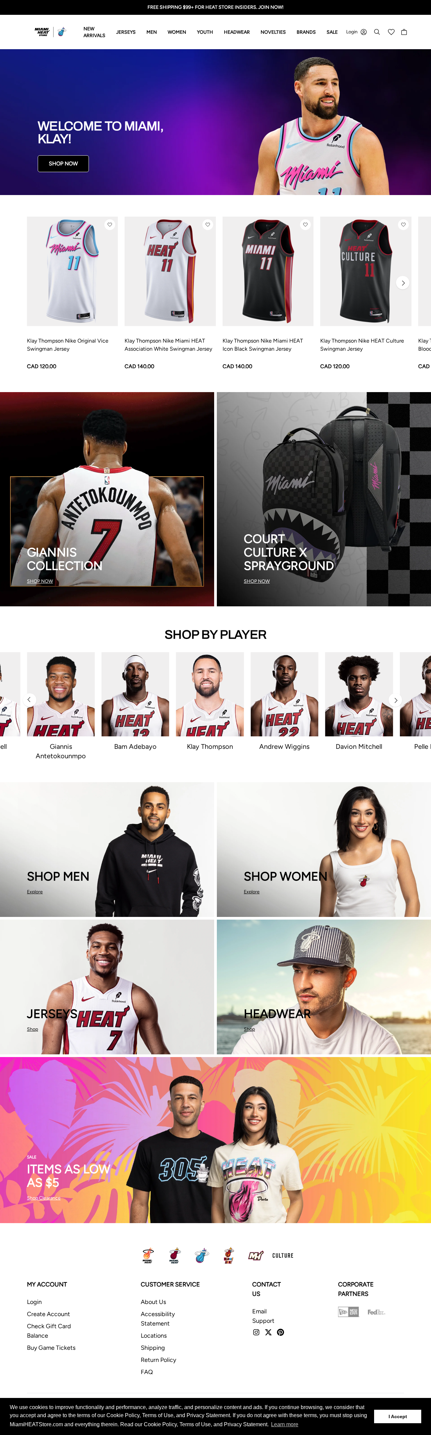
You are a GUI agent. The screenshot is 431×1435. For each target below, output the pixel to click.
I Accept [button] (398, 1416)
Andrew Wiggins (284, 746)
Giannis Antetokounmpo (61, 751)
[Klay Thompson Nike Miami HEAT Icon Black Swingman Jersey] (268, 271)
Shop (32, 1029)
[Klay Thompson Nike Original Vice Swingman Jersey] (72, 271)
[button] (109, 224)
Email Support (263, 1316)
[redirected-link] (215, 122)
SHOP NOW (63, 163)
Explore (35, 892)
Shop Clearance (44, 1198)
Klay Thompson (210, 746)
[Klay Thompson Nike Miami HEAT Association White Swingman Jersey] (170, 271)
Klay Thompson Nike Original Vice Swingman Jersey (67, 345)
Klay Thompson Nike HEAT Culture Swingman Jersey (362, 345)
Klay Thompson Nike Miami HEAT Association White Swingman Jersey (168, 345)
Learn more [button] (284, 1424)
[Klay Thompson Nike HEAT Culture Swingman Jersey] (365, 271)
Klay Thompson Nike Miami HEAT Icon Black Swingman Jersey (263, 345)
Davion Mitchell (359, 746)
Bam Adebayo (135, 746)
